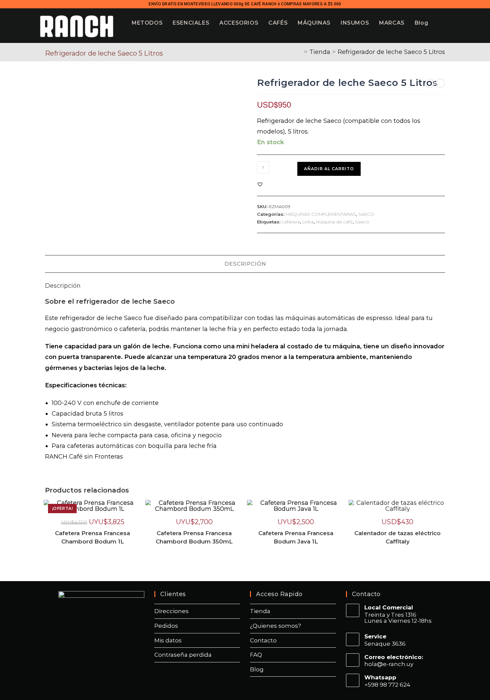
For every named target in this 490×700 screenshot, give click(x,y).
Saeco (362, 221)
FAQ (256, 654)
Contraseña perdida (183, 654)
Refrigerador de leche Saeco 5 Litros (391, 52)
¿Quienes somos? (275, 625)
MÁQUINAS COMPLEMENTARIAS (321, 214)
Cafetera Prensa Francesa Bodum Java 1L (295, 537)
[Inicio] (299, 52)
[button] (260, 184)
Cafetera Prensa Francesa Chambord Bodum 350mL (194, 537)
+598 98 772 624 (387, 684)
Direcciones (171, 611)
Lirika (308, 221)
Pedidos (166, 625)
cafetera (291, 221)
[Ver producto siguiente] (440, 83)
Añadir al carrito (329, 168)
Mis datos (168, 640)
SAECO (366, 214)
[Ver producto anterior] (430, 83)
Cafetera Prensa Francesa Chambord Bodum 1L (92, 537)
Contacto (263, 640)
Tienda (260, 611)
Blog (257, 669)
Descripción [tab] (245, 263)
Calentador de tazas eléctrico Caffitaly (397, 537)
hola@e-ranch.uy (388, 664)
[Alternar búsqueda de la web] (455, 23)
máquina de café (334, 221)
